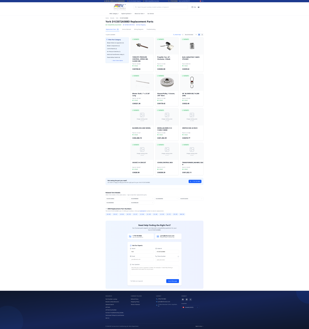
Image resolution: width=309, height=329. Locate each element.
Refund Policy (134, 299)
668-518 (182, 214)
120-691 (122, 214)
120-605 (109, 214)
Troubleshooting (151, 29)
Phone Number (161, 256)
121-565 (162, 214)
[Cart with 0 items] (199, 7)
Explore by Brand (126, 13)
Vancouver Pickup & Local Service (115, 315)
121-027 (135, 214)
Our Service (150, 13)
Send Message (172, 281)
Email (133, 256)
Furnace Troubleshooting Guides (114, 312)
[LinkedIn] (186, 299)
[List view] (202, 34)
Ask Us (107, 318)
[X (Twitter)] (190, 299)
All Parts (108, 307)
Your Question (136, 264)
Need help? (178, 34)
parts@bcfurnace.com (164, 301)
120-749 (129, 214)
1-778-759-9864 (174, 1)
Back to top (199, 326)
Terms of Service (135, 304)
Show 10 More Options (118, 60)
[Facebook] (182, 299)
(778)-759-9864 (162, 299)
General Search (110, 304)
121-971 (169, 214)
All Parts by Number (111, 310)
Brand (133, 248)
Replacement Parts (112, 29)
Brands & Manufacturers (112, 301)
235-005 (175, 214)
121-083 (142, 214)
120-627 (115, 214)
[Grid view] (199, 34)
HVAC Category (113, 13)
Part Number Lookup (111, 299)
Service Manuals (126, 29)
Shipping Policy (135, 301)
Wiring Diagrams (138, 29)
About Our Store (139, 13)
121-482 (155, 214)
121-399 (149, 214)
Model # (159, 248)
